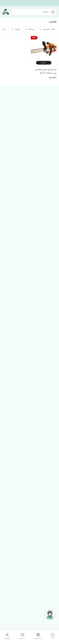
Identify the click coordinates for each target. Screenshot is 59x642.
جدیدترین (47, 29)
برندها (31, 29)
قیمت (17, 29)
